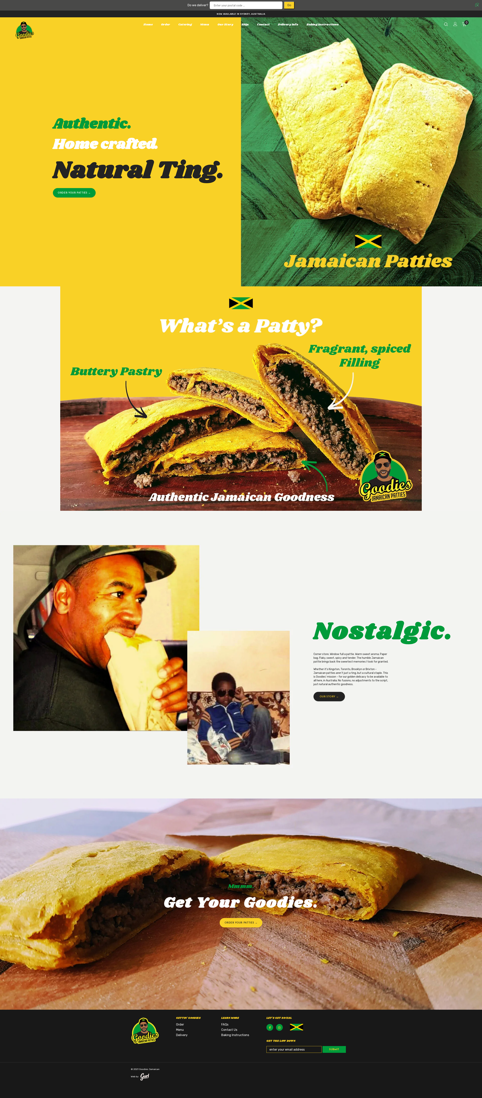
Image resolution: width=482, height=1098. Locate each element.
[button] (476, 5)
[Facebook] (269, 1027)
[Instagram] (279, 1027)
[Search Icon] (446, 24)
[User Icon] (455, 24)
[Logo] (37, 30)
